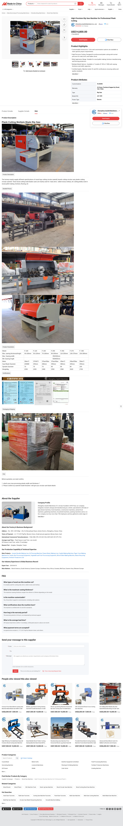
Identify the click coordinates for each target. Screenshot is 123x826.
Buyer (79, 9)
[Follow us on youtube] (115, 809)
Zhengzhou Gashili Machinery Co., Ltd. (86, 24)
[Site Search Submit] (81, 4)
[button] (75, 3)
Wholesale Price (72, 814)
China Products (34, 814)
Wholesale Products (61, 814)
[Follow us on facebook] (107, 809)
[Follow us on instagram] (112, 809)
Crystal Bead (5, 762)
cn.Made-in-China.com (78, 816)
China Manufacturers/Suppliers (47, 814)
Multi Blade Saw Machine (110, 795)
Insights (99, 814)
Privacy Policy (89, 819)
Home (3, 13)
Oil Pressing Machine (35, 553)
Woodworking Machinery (38, 13)
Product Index (92, 814)
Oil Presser (5, 768)
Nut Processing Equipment (22, 555)
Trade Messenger (30, 809)
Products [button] (31, 4)
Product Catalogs (27, 758)
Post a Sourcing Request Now (52, 671)
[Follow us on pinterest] (118, 809)
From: (10, 646)
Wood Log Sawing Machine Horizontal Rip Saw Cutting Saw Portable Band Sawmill (61, 708)
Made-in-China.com (54, 816)
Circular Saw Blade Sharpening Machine (31, 800)
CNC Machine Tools (30, 787)
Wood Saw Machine (52, 13)
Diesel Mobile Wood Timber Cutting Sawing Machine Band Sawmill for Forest (35, 743)
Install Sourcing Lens (46, 809)
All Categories (8, 9)
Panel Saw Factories (60, 795)
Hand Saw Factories (8, 795)
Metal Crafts (35, 762)
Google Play (17, 809)
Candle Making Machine (66, 553)
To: (11, 651)
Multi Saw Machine (75, 795)
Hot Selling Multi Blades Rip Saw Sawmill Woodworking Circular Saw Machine (109, 708)
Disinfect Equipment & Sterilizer (70, 762)
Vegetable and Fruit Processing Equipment (43, 555)
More (3, 771)
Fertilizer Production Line (16, 557)
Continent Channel (82, 814)
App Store (6, 809)
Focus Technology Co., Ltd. (49, 819)
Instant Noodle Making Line (20, 553)
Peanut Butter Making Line (50, 553)
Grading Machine (96, 768)
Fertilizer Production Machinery (100, 765)
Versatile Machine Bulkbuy (53, 800)
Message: (9, 656)
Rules (120, 9)
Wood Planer (17, 787)
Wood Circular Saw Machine (64, 787)
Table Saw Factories (23, 795)
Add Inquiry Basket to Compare (35, 71)
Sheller (33, 768)
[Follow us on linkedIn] (120, 809)
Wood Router (7, 787)
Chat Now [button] (110, 40)
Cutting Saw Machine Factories (42, 795)
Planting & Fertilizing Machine (70, 765)
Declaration (80, 819)
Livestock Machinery (37, 765)
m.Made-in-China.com (65, 816)
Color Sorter (65, 768)
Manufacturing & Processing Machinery (18, 13)
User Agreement (71, 819)
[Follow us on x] (110, 809)
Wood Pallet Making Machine (65, 555)
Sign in (119, 5)
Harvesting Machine (7, 765)
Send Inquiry (83, 40)
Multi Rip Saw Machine (9, 800)
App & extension (99, 9)
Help (89, 9)
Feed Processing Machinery (99, 762)
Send (15, 671)
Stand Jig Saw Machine (46, 787)
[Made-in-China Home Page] (11, 4)
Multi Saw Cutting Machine (91, 795)
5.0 (100, 113)
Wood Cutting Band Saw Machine (85, 787)
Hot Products (25, 814)
